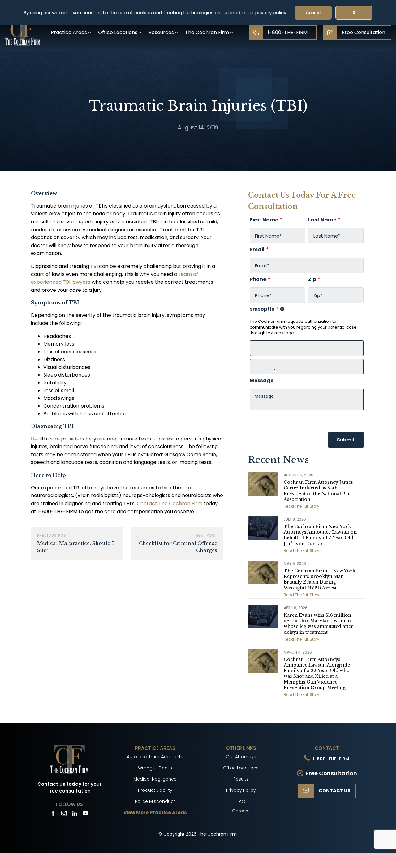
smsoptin (267, 309)
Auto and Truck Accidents (155, 757)
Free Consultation (331, 773)
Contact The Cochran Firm (169, 503)
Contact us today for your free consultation (69, 787)
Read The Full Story (301, 506)
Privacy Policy (241, 790)
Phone (260, 279)
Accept (313, 12)
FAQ (241, 801)
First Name (266, 220)
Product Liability (155, 790)
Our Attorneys (241, 757)
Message (261, 381)
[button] (71, 32)
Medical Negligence (155, 779)
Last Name (324, 220)
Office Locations (241, 768)
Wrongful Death (155, 768)
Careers (241, 811)
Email (259, 250)
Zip (314, 279)
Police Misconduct (155, 801)
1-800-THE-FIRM (331, 759)
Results (241, 779)
